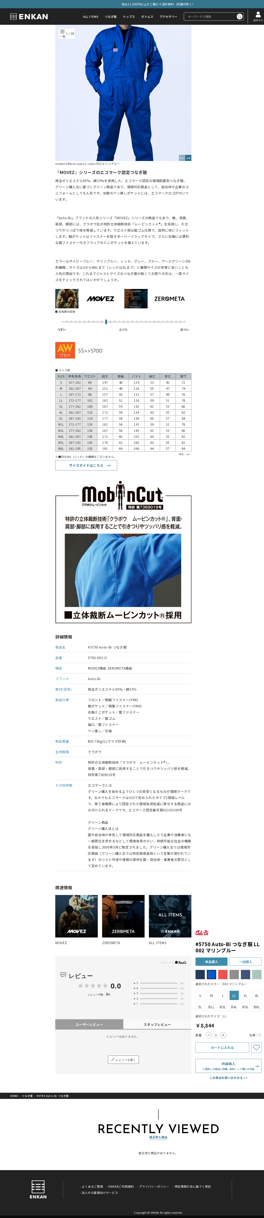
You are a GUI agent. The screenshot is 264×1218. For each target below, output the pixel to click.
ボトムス (147, 16)
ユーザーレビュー (89, 1024)
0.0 (116, 986)
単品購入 (211, 961)
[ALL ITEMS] (170, 916)
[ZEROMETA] (123, 916)
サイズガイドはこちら (86, 465)
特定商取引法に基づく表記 (193, 1186)
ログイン (258, 19)
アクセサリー (169, 16)
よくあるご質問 (92, 1186)
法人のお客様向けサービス (100, 1193)
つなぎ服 (111, 16)
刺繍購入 (229, 1066)
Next (188, 158)
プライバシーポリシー (154, 1186)
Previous (182, 158)
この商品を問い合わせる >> (229, 1078)
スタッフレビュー (157, 1024)
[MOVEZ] (76, 916)
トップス (129, 16)
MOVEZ (61, 942)
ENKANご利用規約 (121, 1186)
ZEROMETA (111, 942)
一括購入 (245, 961)
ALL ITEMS (90, 16)
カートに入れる (222, 1047)
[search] (240, 16)
